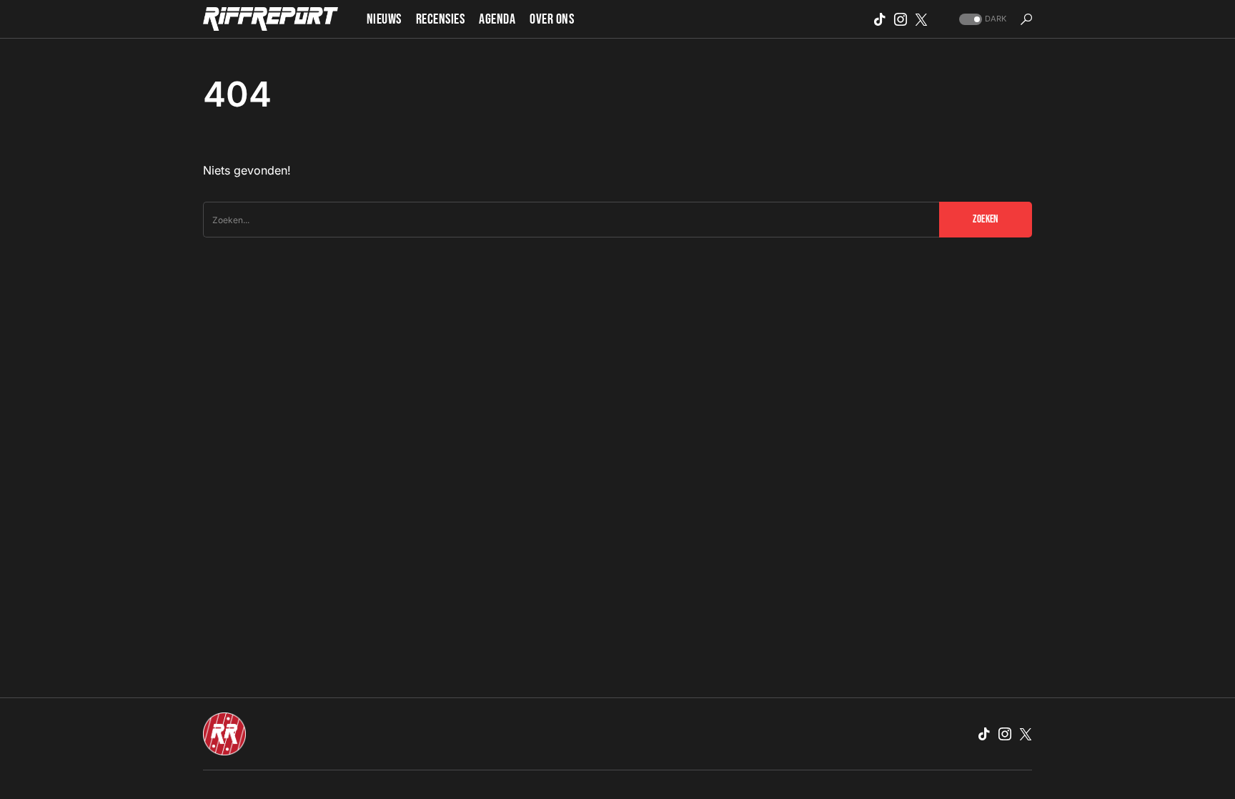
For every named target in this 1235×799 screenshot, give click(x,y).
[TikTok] (879, 19)
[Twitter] (921, 19)
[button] (981, 19)
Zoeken (985, 219)
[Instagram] (900, 19)
